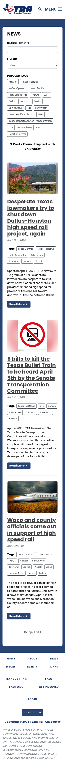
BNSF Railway (25, 127)
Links (54, 667)
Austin (37, 101)
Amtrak (13, 81)
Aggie (31, 573)
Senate (52, 406)
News (54, 658)
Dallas (12, 101)
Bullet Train (45, 412)
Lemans (27, 261)
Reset (24, 43)
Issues (11, 667)
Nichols (24, 560)
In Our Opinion (17, 88)
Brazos (26, 567)
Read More (17, 304)
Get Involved (49, 687)
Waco (49, 567)
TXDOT (35, 94)
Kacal (39, 261)
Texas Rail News (45, 248)
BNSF (40, 114)
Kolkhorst (13, 261)
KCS (11, 127)
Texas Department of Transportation (30, 121)
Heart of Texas (16, 573)
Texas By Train (16, 679)
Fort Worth (41, 108)
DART (47, 94)
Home (11, 658)
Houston (25, 101)
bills (42, 406)
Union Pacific (37, 88)
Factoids (16, 687)
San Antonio (16, 108)
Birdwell (13, 418)
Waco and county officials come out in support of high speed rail (31, 529)
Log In (32, 699)
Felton (42, 573)
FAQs (48, 679)
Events (32, 667)
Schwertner (37, 255)
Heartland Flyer (17, 134)
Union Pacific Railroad (21, 114)
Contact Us (32, 712)
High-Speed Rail (18, 94)
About (32, 658)
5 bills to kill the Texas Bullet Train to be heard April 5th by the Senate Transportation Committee (31, 375)
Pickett (38, 567)
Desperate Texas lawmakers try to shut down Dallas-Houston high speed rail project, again (30, 217)
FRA (38, 127)
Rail (29, 108)
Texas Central (30, 81)
